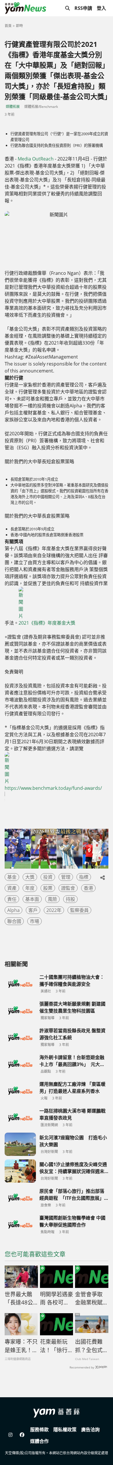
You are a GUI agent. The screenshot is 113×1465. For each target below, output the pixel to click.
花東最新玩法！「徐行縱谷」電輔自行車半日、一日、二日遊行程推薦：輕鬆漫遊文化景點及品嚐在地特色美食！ (56, 1346)
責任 (12, 899)
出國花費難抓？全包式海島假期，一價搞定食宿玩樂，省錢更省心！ (91, 1346)
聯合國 (14, 921)
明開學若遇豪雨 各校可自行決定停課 (56, 1299)
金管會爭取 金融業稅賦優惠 (91, 1299)
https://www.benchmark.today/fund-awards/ (53, 788)
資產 (12, 888)
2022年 (53, 910)
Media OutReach (36, 159)
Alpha (13, 910)
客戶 (33, 910)
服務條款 (39, 1429)
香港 (88, 888)
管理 (65, 877)
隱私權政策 (64, 1429)
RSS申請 (83, 8)
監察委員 (79, 910)
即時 (19, 25)
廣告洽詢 (90, 1429)
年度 (29, 888)
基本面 (32, 899)
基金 (12, 877)
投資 (47, 877)
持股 (70, 899)
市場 (34, 921)
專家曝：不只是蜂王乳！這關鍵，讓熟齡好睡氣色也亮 (21, 1346)
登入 (101, 8)
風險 (52, 899)
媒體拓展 (13, 106)
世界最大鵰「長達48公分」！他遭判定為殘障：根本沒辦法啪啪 (21, 1299)
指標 (83, 877)
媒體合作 (39, 1441)
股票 (47, 888)
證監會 (68, 888)
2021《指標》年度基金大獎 (47, 623)
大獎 (29, 877)
